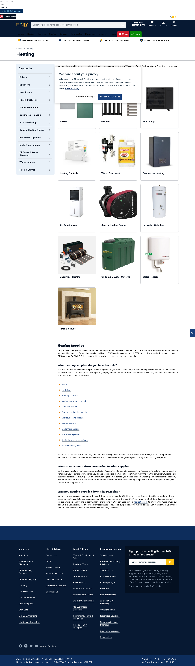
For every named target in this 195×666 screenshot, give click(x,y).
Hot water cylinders (71, 434)
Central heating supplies (73, 417)
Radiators (66, 390)
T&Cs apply (155, 586)
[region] (98, 85)
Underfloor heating (70, 428)
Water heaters (69, 423)
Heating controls (70, 395)
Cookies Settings (85, 96)
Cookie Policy (72, 88)
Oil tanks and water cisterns (75, 440)
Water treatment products (74, 401)
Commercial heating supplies (75, 412)
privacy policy (149, 582)
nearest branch (141, 501)
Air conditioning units (71, 445)
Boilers (65, 384)
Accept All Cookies (109, 96)
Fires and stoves (69, 406)
